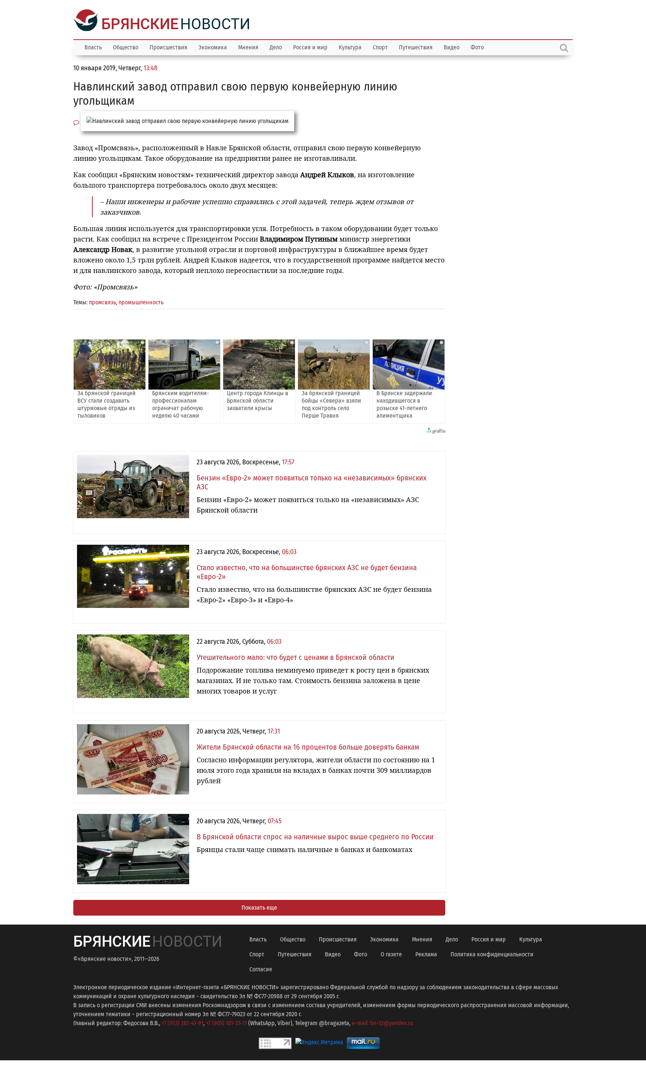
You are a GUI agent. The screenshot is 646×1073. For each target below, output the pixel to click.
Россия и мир (310, 46)
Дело (276, 46)
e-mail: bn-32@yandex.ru (382, 1022)
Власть (93, 46)
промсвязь (102, 301)
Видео (451, 46)
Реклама (426, 953)
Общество (125, 46)
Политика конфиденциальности (491, 953)
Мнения (248, 46)
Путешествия (416, 46)
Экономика (213, 46)
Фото (477, 46)
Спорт (380, 46)
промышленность (141, 301)
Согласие (260, 968)
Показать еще (259, 906)
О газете (391, 953)
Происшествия (168, 46)
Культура (350, 46)
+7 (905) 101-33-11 (226, 1022)
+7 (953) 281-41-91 (182, 1022)
